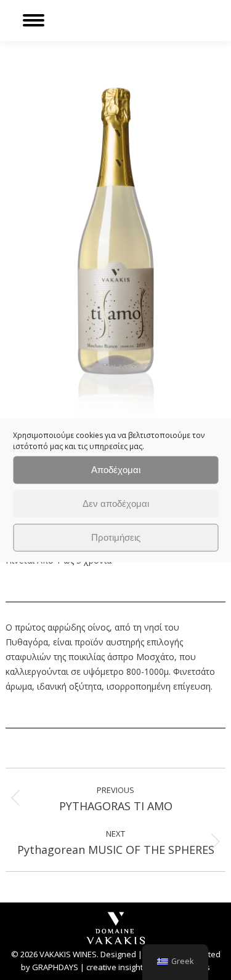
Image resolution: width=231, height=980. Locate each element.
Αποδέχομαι (115, 469)
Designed (118, 954)
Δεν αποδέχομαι (116, 503)
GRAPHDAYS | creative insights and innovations (121, 967)
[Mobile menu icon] (33, 20)
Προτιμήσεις (115, 537)
